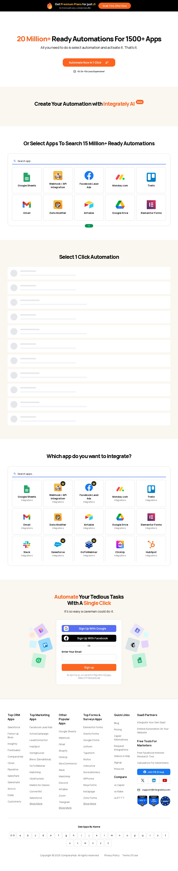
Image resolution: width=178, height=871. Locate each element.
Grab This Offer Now (115, 5)
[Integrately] (21, 18)
